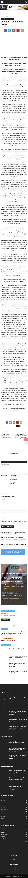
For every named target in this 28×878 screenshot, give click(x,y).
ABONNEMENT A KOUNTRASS (14, 688)
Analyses (3, 802)
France (2, 818)
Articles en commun (6, 462)
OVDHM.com (15, 410)
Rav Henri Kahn (5, 26)
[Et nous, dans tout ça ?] (23, 470)
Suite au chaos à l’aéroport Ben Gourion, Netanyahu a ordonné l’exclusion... (17, 665)
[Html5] (14, 868)
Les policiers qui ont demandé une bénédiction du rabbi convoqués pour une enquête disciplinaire (21, 436)
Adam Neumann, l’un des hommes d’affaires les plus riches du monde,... (17, 757)
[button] (26, 2)
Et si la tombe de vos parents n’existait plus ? (5, 475)
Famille (2, 19)
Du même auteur (6, 464)
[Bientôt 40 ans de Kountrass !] (4, 650)
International (4, 805)
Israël (2, 811)
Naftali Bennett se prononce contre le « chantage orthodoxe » (6, 435)
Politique (3, 816)
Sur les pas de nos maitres (9, 19)
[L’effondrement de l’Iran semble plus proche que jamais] (4, 721)
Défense (3, 807)
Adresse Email (4, 613)
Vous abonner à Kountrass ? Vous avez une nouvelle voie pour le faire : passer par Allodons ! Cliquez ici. (13, 539)
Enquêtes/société (5, 809)
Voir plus (13, 678)
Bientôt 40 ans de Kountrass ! (16, 649)
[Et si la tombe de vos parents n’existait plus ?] (5, 470)
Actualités (3, 800)
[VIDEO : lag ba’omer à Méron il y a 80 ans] (4, 699)
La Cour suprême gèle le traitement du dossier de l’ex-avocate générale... (18, 713)
